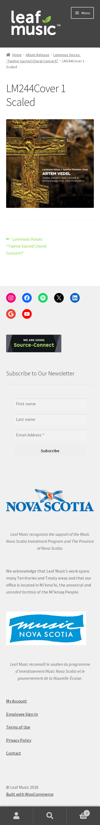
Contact (13, 753)
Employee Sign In (22, 714)
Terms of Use (18, 727)
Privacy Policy (18, 740)
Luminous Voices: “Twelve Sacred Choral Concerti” (26, 246)
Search (50, 816)
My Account (16, 701)
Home (17, 54)
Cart (77, 811)
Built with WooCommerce (29, 794)
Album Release (37, 54)
